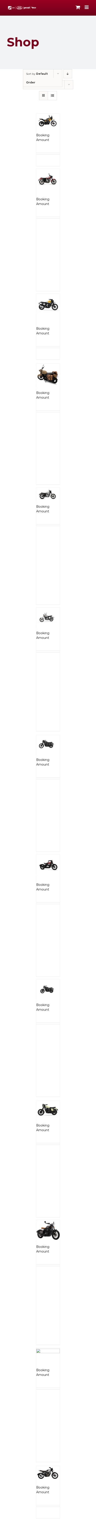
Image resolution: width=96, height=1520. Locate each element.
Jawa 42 (43, 755)
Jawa (40, 388)
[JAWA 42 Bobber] (48, 863)
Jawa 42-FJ (46, 1000)
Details (55, 168)
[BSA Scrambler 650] (48, 303)
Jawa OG (44, 1120)
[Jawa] (48, 375)
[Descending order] (67, 73)
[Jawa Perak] (48, 1230)
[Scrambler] (48, 1473)
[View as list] (52, 95)
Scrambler (45, 1483)
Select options (43, 162)
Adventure (46, 130)
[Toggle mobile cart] (78, 7)
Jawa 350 (44, 628)
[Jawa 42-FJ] (48, 988)
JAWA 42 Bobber (44, 877)
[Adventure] (48, 121)
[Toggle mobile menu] (87, 7)
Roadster (44, 1365)
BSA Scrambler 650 (45, 319)
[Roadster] (48, 1355)
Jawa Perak (46, 1242)
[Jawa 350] (48, 616)
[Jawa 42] (48, 744)
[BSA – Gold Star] (48, 178)
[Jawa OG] (48, 1109)
